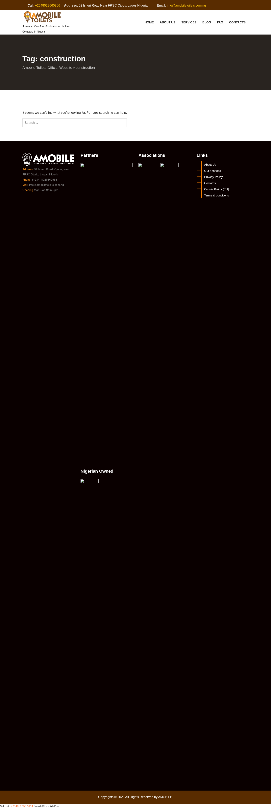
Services (188, 22)
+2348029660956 (47, 5)
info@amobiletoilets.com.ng (186, 5)
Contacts (237, 22)
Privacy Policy (213, 177)
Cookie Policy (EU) (216, 189)
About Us (167, 22)
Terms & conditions (216, 195)
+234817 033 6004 (22, 806)
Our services (212, 170)
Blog (206, 22)
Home (149, 22)
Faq (220, 22)
